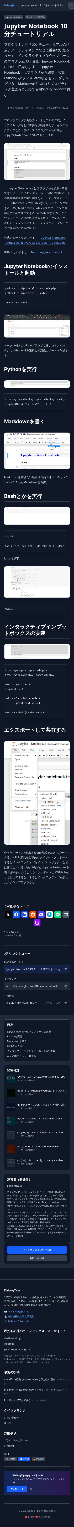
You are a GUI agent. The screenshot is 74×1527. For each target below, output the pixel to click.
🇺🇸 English (10, 1458)
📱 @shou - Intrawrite (16, 1321)
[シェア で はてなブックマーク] (49, 914)
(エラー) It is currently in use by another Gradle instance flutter (42, 1160)
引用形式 (9, 996)
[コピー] (66, 969)
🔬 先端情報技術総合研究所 (19, 1316)
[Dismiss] (31, 1489)
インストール (17, 1489)
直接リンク (10, 978)
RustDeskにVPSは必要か (17, 1400)
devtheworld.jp (13, 1338)
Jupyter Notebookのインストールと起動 (29, 1031)
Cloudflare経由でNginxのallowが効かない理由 (29, 1379)
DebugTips (10, 5)
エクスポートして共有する (21, 1055)
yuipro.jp (9, 1343)
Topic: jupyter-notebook (47, 252)
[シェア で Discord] (41, 914)
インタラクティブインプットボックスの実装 (31, 1050)
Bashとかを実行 (16, 1046)
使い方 (7, 1423)
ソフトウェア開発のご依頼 (37, 1249)
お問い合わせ (37, 1258)
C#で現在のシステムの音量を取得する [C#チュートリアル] (42, 1076)
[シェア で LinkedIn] (24, 914)
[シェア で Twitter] (8, 914)
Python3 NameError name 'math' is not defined (42, 1118)
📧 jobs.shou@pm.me (16, 1311)
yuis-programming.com (17, 1349)
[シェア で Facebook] (16, 914)
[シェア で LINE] (57, 914)
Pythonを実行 (14, 1036)
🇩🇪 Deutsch (38, 1458)
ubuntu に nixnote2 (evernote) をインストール (42, 1090)
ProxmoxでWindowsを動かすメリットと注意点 (30, 1389)
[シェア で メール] (65, 914)
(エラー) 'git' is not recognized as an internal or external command (42, 1132)
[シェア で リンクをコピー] (37, 922)
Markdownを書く (17, 1041)
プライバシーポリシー (16, 1440)
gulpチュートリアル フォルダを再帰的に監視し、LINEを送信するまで (42, 1104)
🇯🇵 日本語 (24, 1458)
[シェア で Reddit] (32, 914)
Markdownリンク (14, 961)
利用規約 (9, 1445)
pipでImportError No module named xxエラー (42, 1146)
